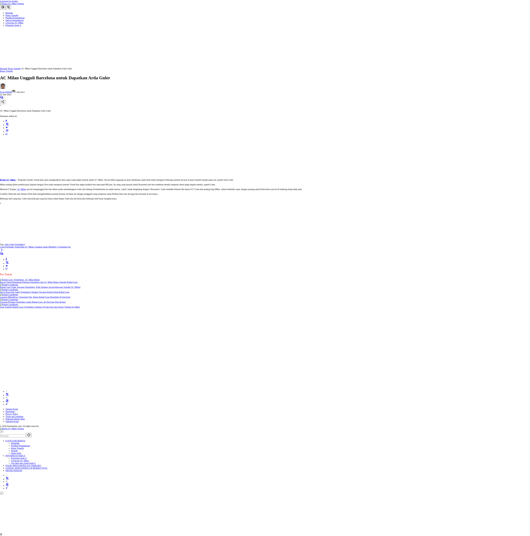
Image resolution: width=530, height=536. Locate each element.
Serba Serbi (16, 453)
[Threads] (7, 401)
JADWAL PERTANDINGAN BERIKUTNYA (26, 468)
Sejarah (14, 451)
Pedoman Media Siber (15, 419)
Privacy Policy (12, 414)
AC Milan (21, 189)
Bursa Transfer (6, 71)
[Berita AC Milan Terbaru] (12, 3)
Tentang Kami (12, 409)
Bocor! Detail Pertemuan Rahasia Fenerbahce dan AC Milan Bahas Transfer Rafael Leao (39, 282)
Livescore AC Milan (20, 460)
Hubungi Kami (12, 421)
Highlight (15, 443)
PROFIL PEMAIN (14, 470)
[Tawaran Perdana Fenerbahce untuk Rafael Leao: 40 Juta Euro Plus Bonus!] (6, 299)
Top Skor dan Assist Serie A (23, 463)
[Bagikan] (3, 102)
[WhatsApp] (6, 134)
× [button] (1, 431)
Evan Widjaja (6, 92)
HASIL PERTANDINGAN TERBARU (23, 465)
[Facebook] (6, 121)
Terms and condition (14, 416)
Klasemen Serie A (19, 458)
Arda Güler (9, 244)
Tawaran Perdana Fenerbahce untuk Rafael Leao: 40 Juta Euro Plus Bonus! (33, 302)
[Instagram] (7, 398)
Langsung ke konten (9, 1)
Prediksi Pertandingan (20, 446)
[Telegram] (6, 128)
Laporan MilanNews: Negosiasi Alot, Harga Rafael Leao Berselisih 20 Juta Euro (35, 297)
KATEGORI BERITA (15, 441)
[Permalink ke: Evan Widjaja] (3, 88)
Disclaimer (10, 411)
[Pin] (7, 131)
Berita (37, 280)
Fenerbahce (20, 244)
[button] (3, 7)
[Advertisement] (83, 48)
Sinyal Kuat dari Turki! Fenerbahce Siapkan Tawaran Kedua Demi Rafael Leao (34, 292)
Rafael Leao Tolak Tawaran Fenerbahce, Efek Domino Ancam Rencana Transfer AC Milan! (40, 287)
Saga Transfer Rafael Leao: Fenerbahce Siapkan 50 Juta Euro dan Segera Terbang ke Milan (40, 307)
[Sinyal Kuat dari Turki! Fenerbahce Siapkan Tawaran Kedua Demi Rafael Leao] (6, 289)
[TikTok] (7, 404)
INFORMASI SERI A (15, 456)
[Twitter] (7, 125)
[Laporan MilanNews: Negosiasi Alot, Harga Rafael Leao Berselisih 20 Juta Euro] (6, 294)
